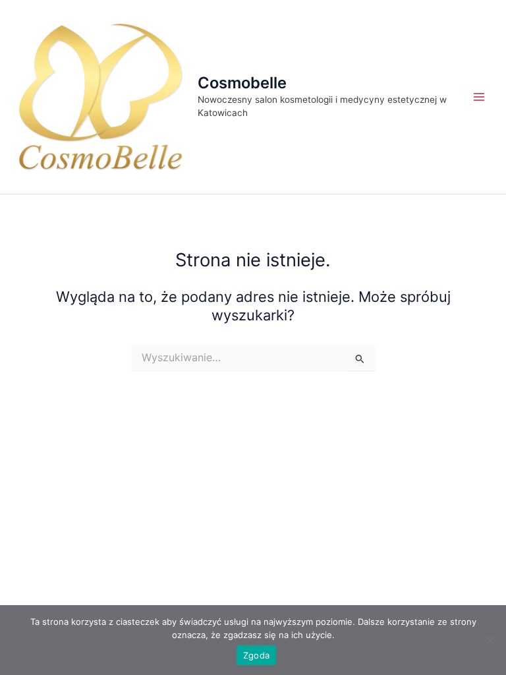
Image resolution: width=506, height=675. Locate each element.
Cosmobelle (242, 82)
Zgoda (256, 655)
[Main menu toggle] (479, 97)
